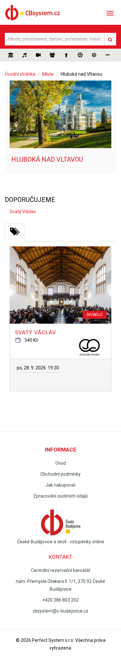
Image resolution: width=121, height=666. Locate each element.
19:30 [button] (38, 367)
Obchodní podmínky (60, 474)
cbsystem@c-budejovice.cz (60, 611)
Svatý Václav (35, 332)
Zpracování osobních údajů (60, 496)
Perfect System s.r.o (52, 640)
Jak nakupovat (60, 485)
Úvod (60, 463)
